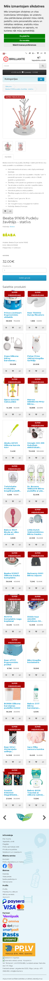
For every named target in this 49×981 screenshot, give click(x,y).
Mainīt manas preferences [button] (24, 45)
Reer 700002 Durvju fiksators (35, 313)
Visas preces (7, 876)
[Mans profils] (33, 53)
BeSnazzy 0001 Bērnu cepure (35, 574)
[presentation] (4, 818)
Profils (5, 889)
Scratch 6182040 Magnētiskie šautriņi (10, 793)
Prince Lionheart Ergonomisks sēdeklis (12, 314)
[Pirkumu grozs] (45, 53)
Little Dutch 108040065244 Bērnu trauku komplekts (35, 533)
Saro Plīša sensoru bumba (35, 748)
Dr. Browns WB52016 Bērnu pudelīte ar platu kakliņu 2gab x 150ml (36, 490)
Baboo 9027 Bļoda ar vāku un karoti (11, 532)
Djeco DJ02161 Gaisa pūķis (11, 400)
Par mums (7, 839)
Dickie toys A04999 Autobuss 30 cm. (34, 620)
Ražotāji (6, 874)
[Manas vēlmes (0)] (38, 53)
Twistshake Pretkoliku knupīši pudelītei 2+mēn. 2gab (12, 489)
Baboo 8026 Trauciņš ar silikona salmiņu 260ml (35, 793)
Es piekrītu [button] (24, 36)
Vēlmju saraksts (8, 894)
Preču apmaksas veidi (11, 847)
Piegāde (6, 844)
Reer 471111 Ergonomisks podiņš (11, 662)
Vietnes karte (7, 882)
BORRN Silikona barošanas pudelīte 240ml (12, 705)
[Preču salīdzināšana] (41, 53)
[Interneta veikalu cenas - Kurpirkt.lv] (17, 960)
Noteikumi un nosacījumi (12, 852)
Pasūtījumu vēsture (10, 892)
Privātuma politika (10, 849)
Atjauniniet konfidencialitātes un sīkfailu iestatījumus (22, 979)
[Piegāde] (30, 53)
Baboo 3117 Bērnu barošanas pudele (33, 706)
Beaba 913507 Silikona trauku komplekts (12, 575)
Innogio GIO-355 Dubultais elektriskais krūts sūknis (35, 446)
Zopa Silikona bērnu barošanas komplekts (11, 359)
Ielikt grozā (24, 278)
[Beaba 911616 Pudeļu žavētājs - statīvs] (24, 116)
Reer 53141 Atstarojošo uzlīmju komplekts (10, 750)
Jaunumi (6, 897)
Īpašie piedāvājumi (10, 879)
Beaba (12, 227)
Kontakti (6, 859)
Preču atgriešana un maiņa (13, 862)
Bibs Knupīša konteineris (34, 661)
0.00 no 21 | (25, 72)
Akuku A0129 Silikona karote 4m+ (12, 445)
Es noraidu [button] (24, 40)
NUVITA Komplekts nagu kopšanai (13, 618)
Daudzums (7, 266)
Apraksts (8, 157)
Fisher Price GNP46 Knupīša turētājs (35, 358)
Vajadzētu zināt (8, 841)
